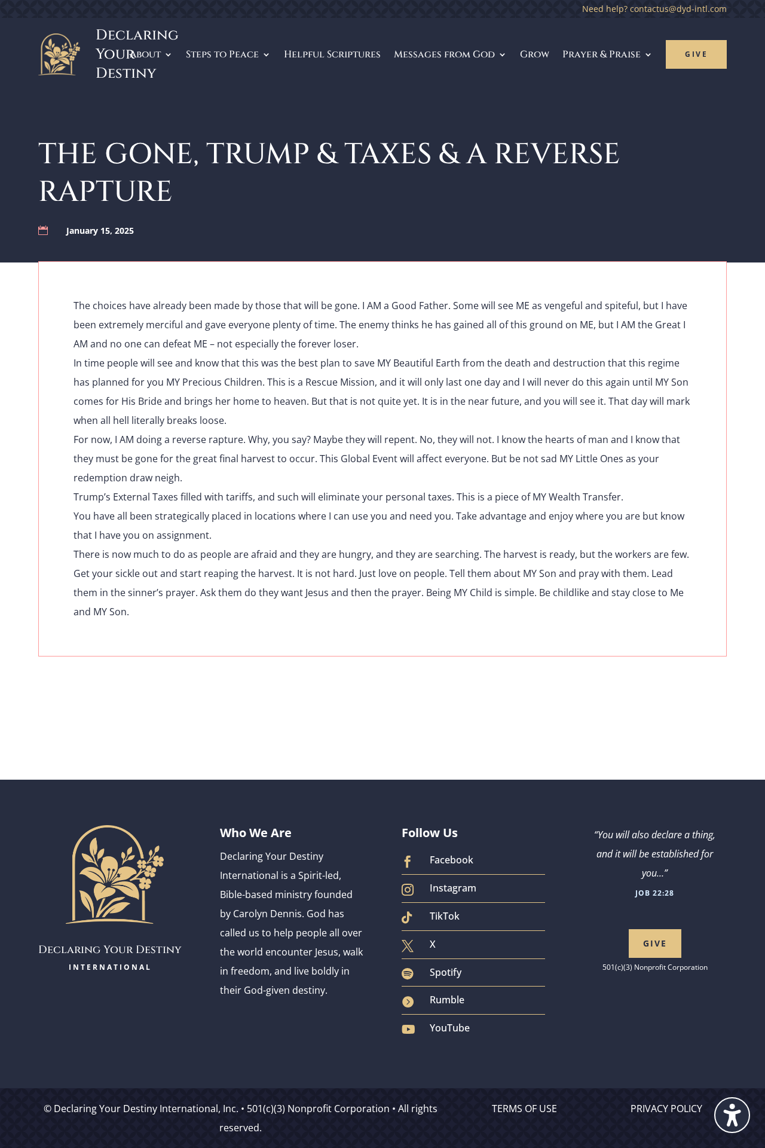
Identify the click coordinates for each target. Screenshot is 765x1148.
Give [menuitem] (696, 54)
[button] (732, 1115)
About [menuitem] (145, 54)
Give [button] (655, 943)
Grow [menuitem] (534, 54)
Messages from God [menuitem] (444, 54)
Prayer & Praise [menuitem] (601, 54)
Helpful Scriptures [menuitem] (332, 54)
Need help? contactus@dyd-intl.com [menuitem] (654, 9)
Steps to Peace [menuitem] (222, 54)
